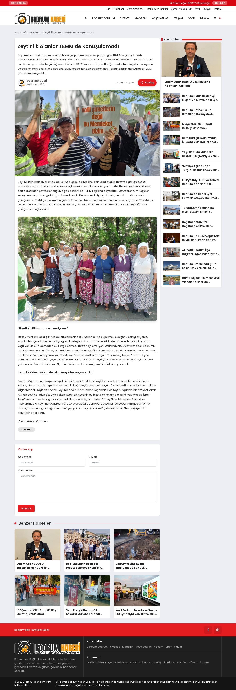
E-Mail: (93, 457)
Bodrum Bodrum (103, 18)
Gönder (26, 508)
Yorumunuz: (25, 470)
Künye (207, 9)
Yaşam (178, 18)
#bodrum (26, 429)
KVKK (198, 9)
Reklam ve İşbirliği (157, 9)
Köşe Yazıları (160, 18)
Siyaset (125, 18)
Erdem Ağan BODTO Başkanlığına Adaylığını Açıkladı (187, 3)
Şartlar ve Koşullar (181, 9)
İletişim (218, 9)
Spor (191, 18)
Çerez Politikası (135, 9)
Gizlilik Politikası (115, 9)
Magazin (141, 18)
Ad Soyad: (24, 457)
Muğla (204, 18)
